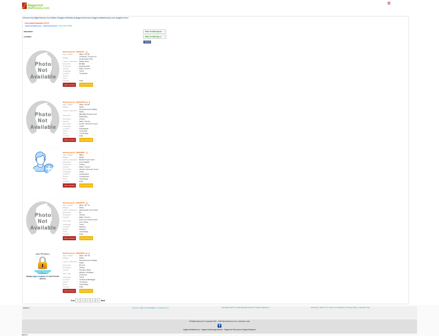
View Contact (69, 85)
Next (103, 300)
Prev (73, 300)
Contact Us (162, 308)
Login (141, 308)
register (42, 276)
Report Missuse (262, 307)
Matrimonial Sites (50, 26)
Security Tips (365, 307)
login (35, 276)
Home (135, 308)
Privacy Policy (352, 307)
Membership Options (246, 307)
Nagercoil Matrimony (33, 26)
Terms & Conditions (337, 307)
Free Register (151, 308)
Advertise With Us (229, 307)
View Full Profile (86, 85)
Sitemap (314, 307)
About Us (323, 307)
